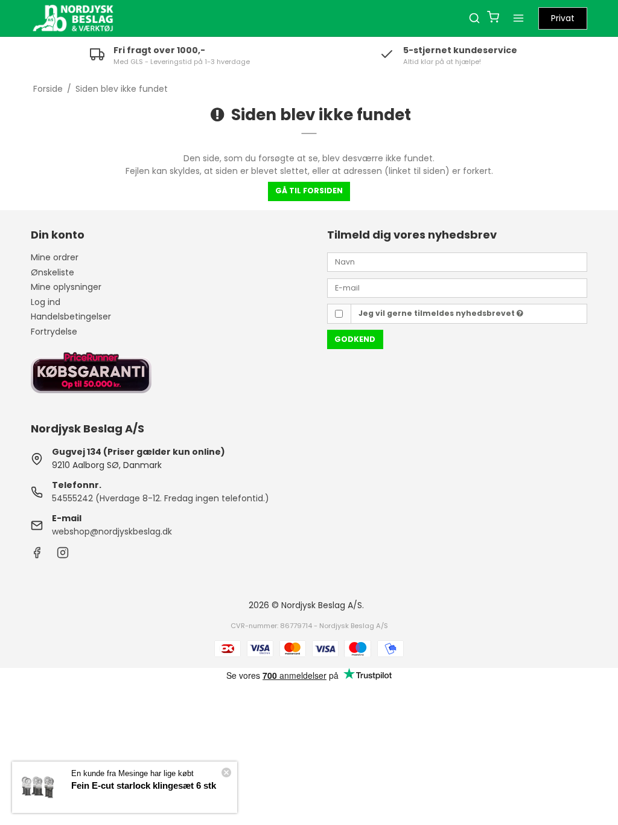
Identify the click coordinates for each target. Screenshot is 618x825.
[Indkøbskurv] (493, 18)
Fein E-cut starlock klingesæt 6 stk (143, 785)
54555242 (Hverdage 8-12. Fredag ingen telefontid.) (160, 498)
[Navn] (457, 261)
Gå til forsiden (309, 190)
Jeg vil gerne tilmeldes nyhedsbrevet (437, 313)
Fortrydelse (54, 332)
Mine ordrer (54, 257)
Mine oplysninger (66, 287)
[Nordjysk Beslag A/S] (73, 18)
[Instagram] (63, 556)
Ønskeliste (52, 272)
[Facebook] (37, 556)
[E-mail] (457, 287)
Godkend (354, 339)
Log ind (45, 302)
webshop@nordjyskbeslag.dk (112, 531)
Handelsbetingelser (71, 316)
